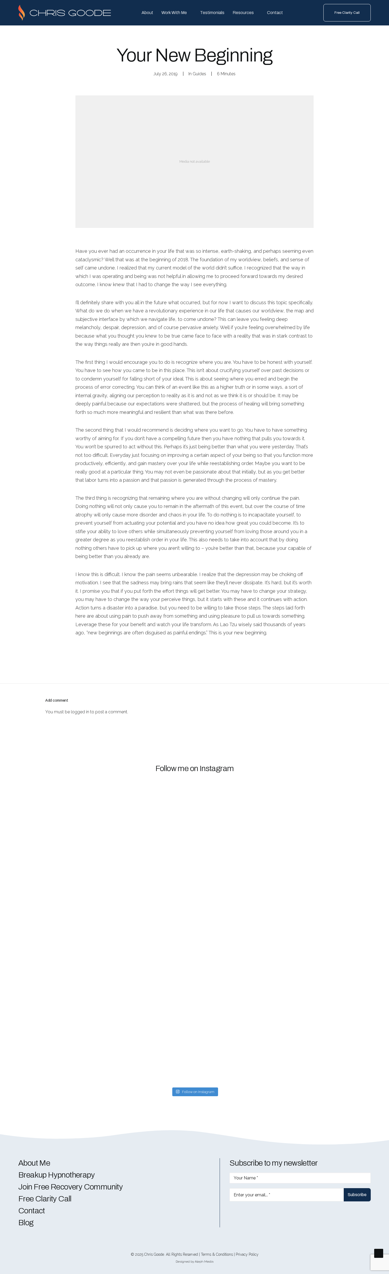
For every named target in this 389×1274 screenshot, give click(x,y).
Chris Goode (154, 1254)
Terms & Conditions (217, 1254)
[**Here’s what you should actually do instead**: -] (224, 861)
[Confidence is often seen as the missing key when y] (164, 922)
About (147, 12)
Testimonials (212, 12)
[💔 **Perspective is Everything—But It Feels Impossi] (283, 899)
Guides (199, 73)
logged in (80, 711)
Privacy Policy (247, 1254)
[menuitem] (147, 12)
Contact (275, 12)
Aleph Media (204, 1261)
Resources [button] (243, 12)
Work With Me (174, 12)
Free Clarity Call (44, 1199)
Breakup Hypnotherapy (56, 1175)
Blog (26, 1222)
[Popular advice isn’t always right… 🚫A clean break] (45, 889)
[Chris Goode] (64, 13)
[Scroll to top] (378, 1252)
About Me (34, 1163)
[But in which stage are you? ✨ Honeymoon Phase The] (343, 934)
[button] (231, 1213)
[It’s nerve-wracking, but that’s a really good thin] (105, 866)
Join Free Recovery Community (70, 1187)
